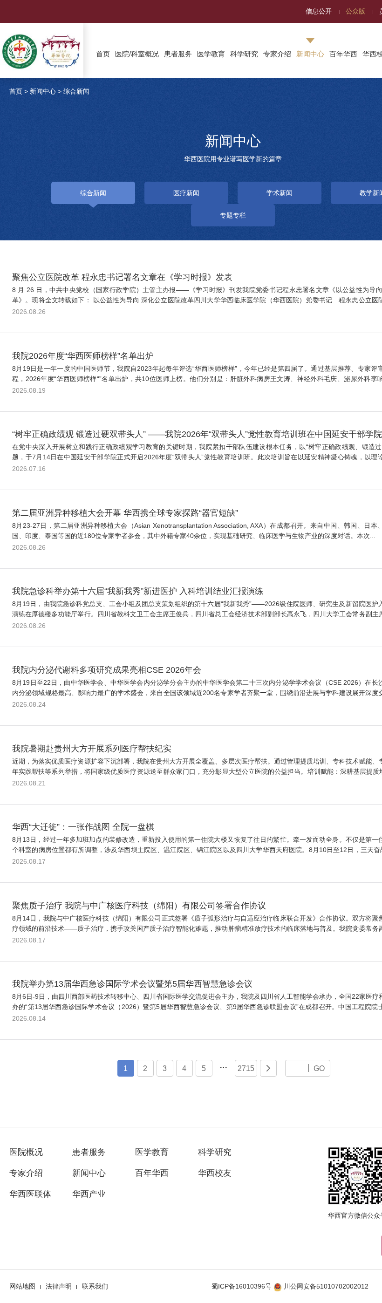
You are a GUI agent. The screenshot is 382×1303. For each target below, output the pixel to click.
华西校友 (215, 1173)
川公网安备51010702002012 (326, 1286)
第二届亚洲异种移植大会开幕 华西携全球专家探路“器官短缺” (125, 513)
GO (319, 1068)
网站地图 (22, 1286)
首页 (103, 54)
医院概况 (26, 1152)
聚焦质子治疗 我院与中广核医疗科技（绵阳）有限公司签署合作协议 (139, 905)
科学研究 (244, 54)
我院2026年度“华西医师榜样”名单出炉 (83, 356)
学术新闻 (279, 193)
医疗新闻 (186, 193)
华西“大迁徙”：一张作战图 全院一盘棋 (83, 827)
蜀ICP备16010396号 (241, 1286)
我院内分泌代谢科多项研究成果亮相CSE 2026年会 (106, 670)
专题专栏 (233, 215)
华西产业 (89, 1194)
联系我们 (95, 1286)
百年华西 (343, 54)
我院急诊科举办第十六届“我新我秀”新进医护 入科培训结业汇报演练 (137, 591)
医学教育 (211, 54)
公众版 (355, 11)
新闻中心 (310, 54)
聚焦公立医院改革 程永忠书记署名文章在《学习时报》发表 (122, 277)
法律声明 (59, 1286)
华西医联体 (30, 1194)
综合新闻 (76, 91)
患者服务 (178, 54)
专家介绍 (277, 54)
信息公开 (319, 11)
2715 (246, 1068)
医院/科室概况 (137, 54)
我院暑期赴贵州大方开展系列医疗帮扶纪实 (91, 748)
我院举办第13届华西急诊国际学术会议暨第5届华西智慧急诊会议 (132, 984)
